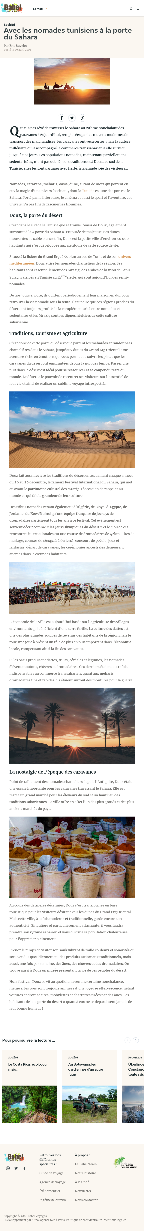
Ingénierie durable (53, 1200)
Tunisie (88, 191)
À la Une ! (82, 1182)
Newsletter (83, 1191)
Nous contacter (86, 1200)
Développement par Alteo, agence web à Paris (35, 1220)
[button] (127, 1040)
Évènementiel (49, 1191)
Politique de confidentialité (84, 1220)
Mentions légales (115, 1220)
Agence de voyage (52, 1182)
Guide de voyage (51, 1173)
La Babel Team (86, 1164)
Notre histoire (85, 1173)
